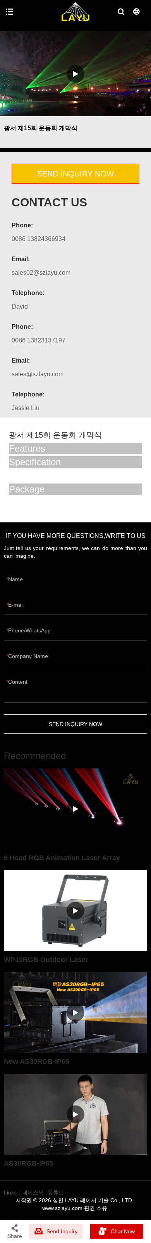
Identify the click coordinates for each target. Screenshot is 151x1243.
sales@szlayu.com (37, 374)
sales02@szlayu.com (41, 272)
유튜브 (56, 1192)
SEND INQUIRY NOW (75, 173)
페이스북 (33, 1192)
